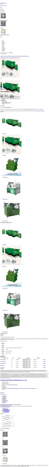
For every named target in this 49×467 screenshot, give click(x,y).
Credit (3, 392)
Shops (4, 105)
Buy (3, 41)
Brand (3, 44)
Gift (8, 405)
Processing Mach (13, 57)
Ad (7, 405)
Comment (1, 89)
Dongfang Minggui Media (4, 57)
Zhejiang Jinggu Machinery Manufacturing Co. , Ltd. (13, 380)
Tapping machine (5, 177)
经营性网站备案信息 (6, 409)
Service (1, 3)
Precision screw (5, 400)
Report (1, 88)
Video (3, 47)
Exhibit (3, 43)
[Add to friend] (10, 384)
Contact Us (7, 404)
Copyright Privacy (15, 404)
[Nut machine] (11, 131)
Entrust (4, 53)
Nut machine (4, 133)
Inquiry (1, 105)
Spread (1, 405)
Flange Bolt (4, 398)
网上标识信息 (5, 408)
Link (3, 405)
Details (44, 359)
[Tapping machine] (11, 175)
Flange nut (4, 395)
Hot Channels (2, 10)
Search (11, 52)
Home (1, 404)
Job (2, 45)
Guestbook (5, 405)
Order (1, 53)
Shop (1, 392)
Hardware (3, 50)
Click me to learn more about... (40, 110)
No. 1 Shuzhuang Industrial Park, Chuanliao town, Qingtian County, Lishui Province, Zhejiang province (20, 388)
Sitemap (19, 404)
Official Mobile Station (3, 20)
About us (3, 404)
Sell (1, 7)
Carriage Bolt (5, 396)
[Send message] (15, 384)
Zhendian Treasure (3, 5)
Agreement (10, 404)
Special (3, 46)
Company (3, 42)
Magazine (3, 48)
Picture (3, 49)
